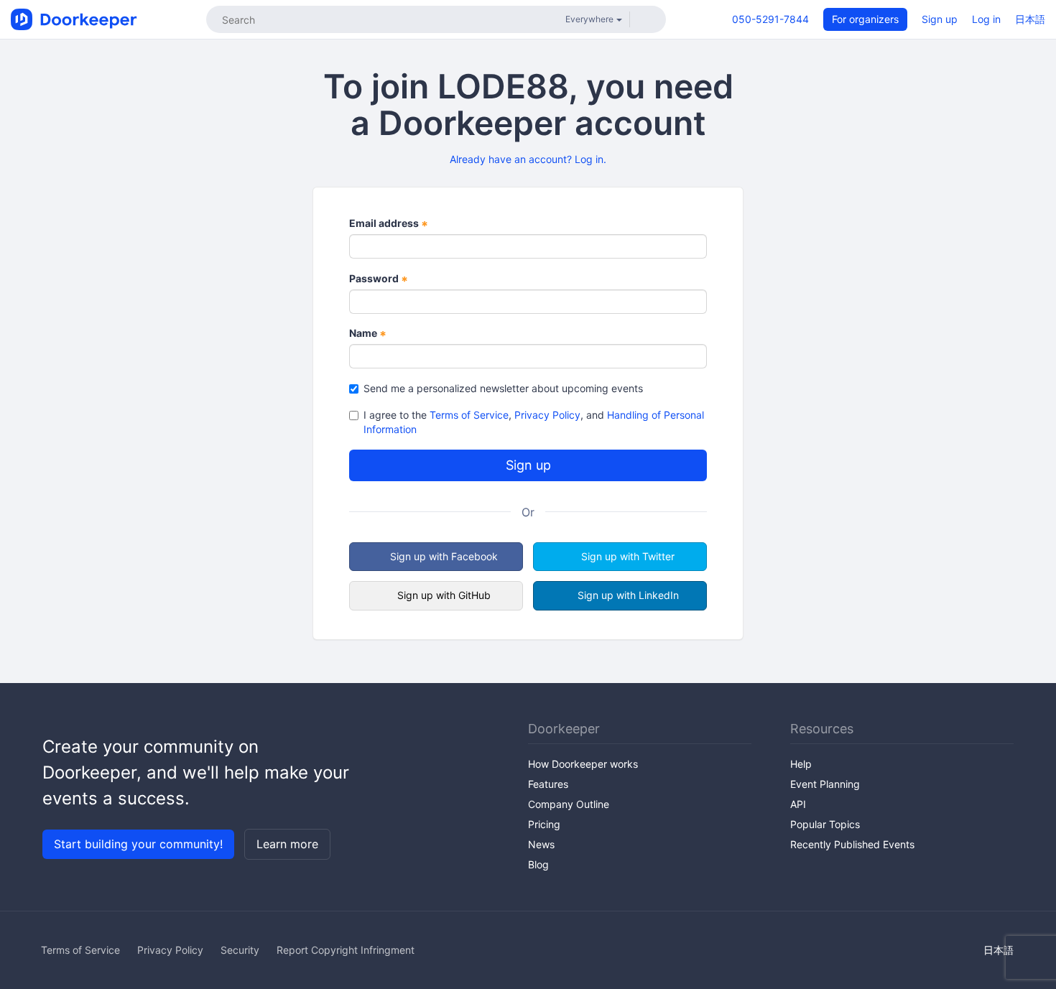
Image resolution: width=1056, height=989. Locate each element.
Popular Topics (825, 824)
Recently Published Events (852, 844)
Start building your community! (138, 844)
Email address (388, 224)
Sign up (940, 19)
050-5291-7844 (770, 19)
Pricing (544, 824)
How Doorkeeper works (583, 764)
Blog (538, 864)
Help (801, 764)
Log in (986, 19)
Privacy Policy (547, 415)
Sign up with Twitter (628, 556)
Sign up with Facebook (444, 556)
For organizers (865, 19)
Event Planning (825, 784)
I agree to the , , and (533, 422)
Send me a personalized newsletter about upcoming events (503, 388)
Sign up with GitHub (444, 595)
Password (378, 279)
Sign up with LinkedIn (628, 595)
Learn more (287, 844)
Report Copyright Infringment (345, 950)
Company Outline (568, 804)
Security (240, 950)
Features (548, 784)
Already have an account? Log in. (528, 159)
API (798, 804)
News (541, 844)
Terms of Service (469, 415)
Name (367, 333)
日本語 (1030, 19)
